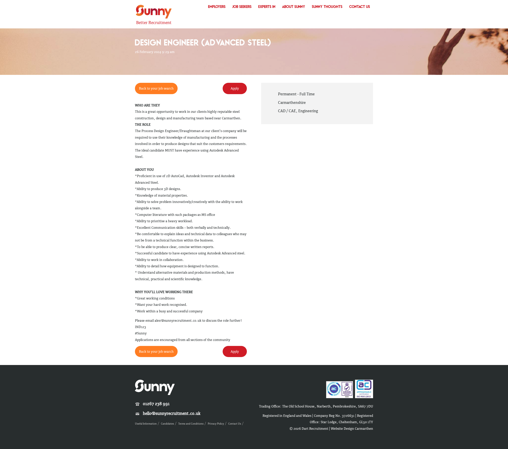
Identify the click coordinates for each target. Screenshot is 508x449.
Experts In (266, 7)
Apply (235, 88)
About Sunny (293, 7)
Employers (217, 7)
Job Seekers (242, 7)
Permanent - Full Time (296, 94)
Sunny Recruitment (153, 12)
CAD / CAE (287, 110)
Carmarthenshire (292, 102)
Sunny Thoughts (327, 7)
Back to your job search (156, 88)
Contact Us (359, 7)
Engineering (308, 110)
